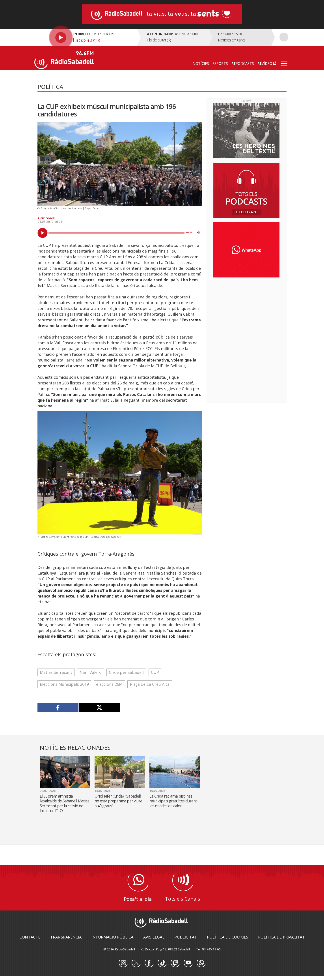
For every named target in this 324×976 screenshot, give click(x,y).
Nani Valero (91, 672)
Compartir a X (99, 707)
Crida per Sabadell (126, 672)
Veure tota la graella (283, 37)
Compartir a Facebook (58, 707)
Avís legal (153, 937)
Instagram (123, 963)
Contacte (29, 937)
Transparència (66, 937)
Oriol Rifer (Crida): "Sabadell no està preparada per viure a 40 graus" (118, 800)
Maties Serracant (56, 672)
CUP (155, 672)
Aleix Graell (46, 218)
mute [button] (198, 232)
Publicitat (185, 937)
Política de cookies (227, 937)
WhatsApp (201, 963)
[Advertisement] (246, 309)
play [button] (42, 233)
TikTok (162, 963)
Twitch (175, 963)
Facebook (149, 963)
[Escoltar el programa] (85, 37)
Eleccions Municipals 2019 (64, 684)
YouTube (188, 963)
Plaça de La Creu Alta (149, 684)
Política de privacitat (281, 937)
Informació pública (112, 937)
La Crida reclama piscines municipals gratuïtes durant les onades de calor (173, 800)
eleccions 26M (109, 684)
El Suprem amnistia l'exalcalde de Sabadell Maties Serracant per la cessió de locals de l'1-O (64, 803)
